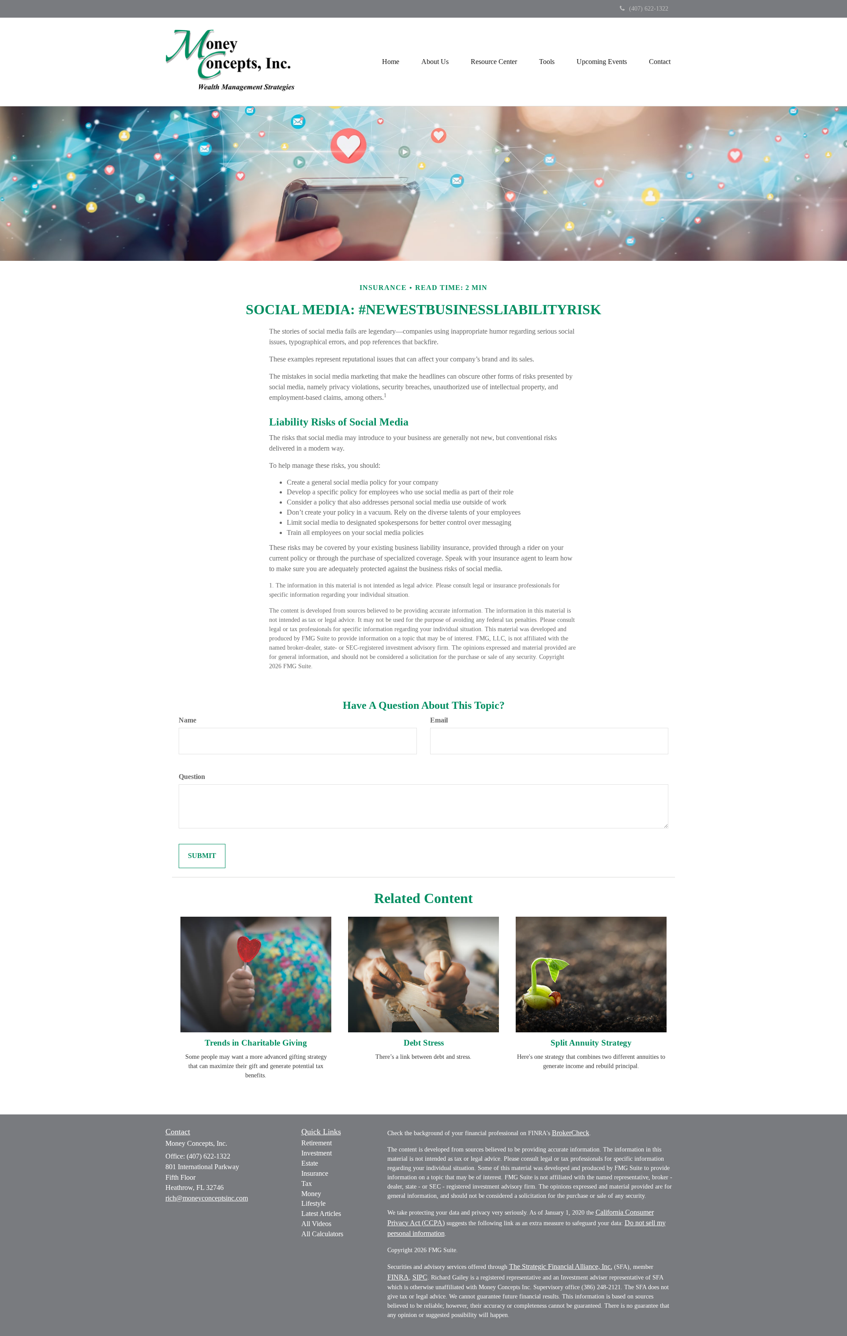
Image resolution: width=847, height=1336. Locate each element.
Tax (306, 1183)
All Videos (316, 1223)
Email (439, 720)
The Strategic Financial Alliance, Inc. (560, 1266)
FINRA (398, 1277)
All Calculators (322, 1234)
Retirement (316, 1143)
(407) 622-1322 (648, 8)
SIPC (419, 1277)
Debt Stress (424, 1042)
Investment (316, 1153)
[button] (435, 61)
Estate (309, 1163)
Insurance (314, 1173)
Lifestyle (313, 1203)
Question (192, 776)
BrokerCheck (570, 1133)
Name (187, 720)
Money (311, 1193)
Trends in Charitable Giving (256, 1042)
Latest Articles (321, 1213)
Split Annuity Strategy (591, 1042)
